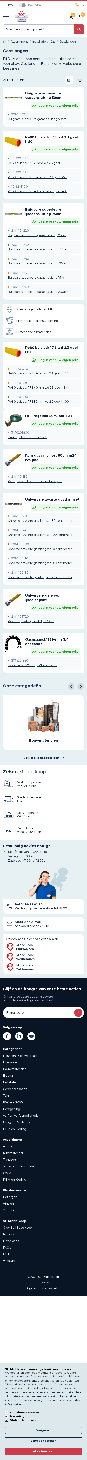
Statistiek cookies (23, 1420)
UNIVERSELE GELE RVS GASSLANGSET (42, 598)
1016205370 (19, 369)
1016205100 (19, 186)
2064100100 (20, 544)
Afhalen (8, 1203)
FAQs (7, 1247)
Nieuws (8, 1234)
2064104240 (20, 259)
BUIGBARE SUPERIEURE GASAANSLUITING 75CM (43, 212)
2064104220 (20, 230)
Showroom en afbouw (18, 1166)
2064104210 (19, 114)
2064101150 (19, 476)
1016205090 (19, 172)
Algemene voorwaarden (44, 1288)
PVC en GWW (13, 1102)
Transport (9, 1159)
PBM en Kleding (14, 1129)
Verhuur (8, 1210)
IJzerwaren (11, 1062)
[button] (71, 686)
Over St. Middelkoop (17, 1227)
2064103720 (20, 616)
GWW (7, 1173)
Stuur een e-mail (28, 922)
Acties (7, 1146)
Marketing (17, 1416)
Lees (12, 68)
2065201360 (19, 660)
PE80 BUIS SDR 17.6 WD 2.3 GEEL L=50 (51, 139)
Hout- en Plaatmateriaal (20, 1056)
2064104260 (20, 287)
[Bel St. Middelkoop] (79, 5)
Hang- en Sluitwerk (16, 1122)
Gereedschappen (15, 1089)
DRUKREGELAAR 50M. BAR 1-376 (50, 416)
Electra (8, 1075)
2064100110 (19, 558)
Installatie (10, 1082)
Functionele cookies (25, 1412)
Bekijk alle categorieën (41, 758)
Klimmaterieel (13, 1153)
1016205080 (20, 158)
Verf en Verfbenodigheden (21, 1115)
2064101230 (19, 516)
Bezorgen (10, 1197)
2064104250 (20, 273)
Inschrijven (78, 1013)
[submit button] (79, 29)
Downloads (11, 1241)
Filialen (8, 1254)
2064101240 (19, 530)
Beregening (11, 1109)
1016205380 (19, 383)
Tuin (6, 1095)
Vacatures (10, 1261)
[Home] (4, 41)
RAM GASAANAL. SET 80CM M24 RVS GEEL (51, 458)
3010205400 (20, 432)
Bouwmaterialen (15, 1069)
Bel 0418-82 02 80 (29, 904)
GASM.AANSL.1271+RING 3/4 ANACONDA (47, 642)
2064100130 (20, 572)
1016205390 (19, 397)
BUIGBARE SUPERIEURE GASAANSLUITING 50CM (43, 95)
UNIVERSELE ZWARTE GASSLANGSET (52, 499)
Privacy (43, 1282)
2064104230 (20, 245)
